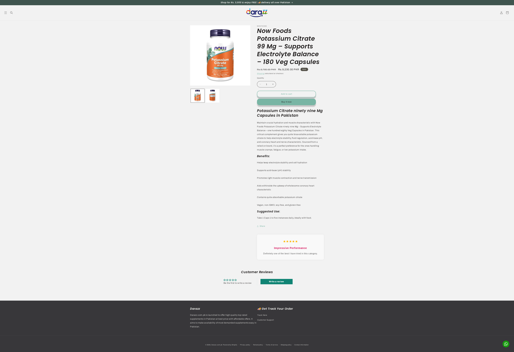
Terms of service (272, 345)
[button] (6, 13)
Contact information (301, 345)
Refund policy (258, 345)
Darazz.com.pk (216, 345)
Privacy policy (245, 345)
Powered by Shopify (230, 345)
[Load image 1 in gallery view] (197, 96)
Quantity (260, 78)
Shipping (260, 73)
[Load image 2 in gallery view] (212, 96)
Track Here (262, 315)
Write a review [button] (276, 281)
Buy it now (286, 102)
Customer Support (265, 320)
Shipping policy (286, 345)
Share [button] (262, 226)
